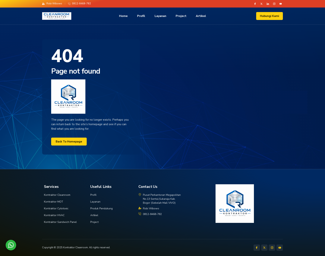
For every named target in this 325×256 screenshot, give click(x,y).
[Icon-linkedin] (268, 4)
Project (181, 16)
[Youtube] (280, 4)
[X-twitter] (261, 4)
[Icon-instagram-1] (274, 4)
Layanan (160, 16)
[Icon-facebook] (255, 4)
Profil (141, 16)
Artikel (201, 16)
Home (123, 16)
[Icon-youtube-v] (279, 248)
